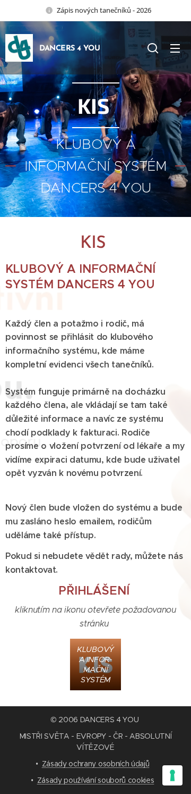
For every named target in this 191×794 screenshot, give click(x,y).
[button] (152, 48)
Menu (175, 47)
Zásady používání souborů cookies (95, 780)
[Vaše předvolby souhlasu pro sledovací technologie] (172, 775)
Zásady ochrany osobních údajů (96, 763)
